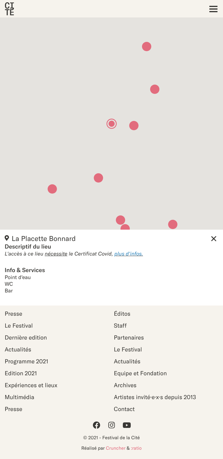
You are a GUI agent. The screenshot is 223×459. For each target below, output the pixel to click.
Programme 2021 (26, 361)
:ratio (136, 448)
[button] (52, 189)
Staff (120, 325)
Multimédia (19, 397)
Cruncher (115, 448)
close (213, 238)
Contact (124, 409)
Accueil (9, 8)
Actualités (18, 349)
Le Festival (19, 325)
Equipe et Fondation (140, 373)
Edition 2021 (21, 373)
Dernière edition (26, 337)
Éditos (122, 313)
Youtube (126, 425)
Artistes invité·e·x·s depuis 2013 (155, 397)
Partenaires (129, 337)
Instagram (111, 425)
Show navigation (211, 8)
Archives (125, 385)
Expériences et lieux (31, 385)
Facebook (96, 425)
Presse (13, 313)
